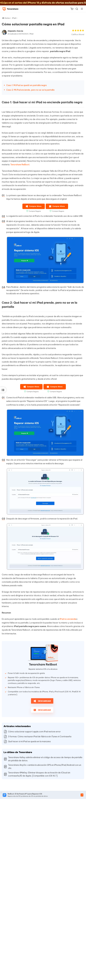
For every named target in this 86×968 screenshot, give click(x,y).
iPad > (15, 18)
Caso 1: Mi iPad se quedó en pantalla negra (26, 85)
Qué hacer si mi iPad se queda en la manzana (29, 741)
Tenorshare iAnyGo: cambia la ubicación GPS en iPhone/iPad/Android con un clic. (44, 766)
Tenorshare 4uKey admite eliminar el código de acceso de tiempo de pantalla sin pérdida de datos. (45, 759)
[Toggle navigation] (81, 9)
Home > (7, 18)
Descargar (44, 701)
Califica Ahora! (77, 34)
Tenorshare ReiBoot (19, 164)
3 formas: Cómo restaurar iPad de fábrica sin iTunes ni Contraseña (39, 736)
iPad (31, 34)
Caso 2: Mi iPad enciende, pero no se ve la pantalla (30, 90)
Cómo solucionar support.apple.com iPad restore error (34, 731)
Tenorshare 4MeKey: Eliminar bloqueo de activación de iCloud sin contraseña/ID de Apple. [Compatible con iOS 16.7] (39, 774)
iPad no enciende (68, 619)
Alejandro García (15, 31)
